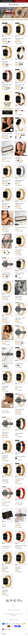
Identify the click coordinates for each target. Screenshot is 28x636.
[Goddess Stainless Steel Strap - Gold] (16, 206)
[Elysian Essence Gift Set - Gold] (16, 229)
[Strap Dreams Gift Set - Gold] (3, 159)
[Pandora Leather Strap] (21, 446)
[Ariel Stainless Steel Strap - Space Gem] (9, 206)
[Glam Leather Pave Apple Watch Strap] (21, 581)
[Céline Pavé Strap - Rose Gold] (5, 298)
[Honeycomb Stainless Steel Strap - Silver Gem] (7, 41)
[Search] (4, 5)
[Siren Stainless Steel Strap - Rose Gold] (5, 321)
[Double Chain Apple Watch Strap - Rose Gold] (18, 88)
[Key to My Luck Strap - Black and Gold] (22, 135)
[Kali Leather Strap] (21, 493)
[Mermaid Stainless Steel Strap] (21, 29)
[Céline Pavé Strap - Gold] (3, 298)
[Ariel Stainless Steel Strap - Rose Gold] (5, 206)
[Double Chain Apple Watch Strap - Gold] (16, 88)
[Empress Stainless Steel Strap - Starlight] (9, 230)
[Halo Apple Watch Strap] (21, 148)
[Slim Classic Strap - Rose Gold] (18, 343)
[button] (10, 631)
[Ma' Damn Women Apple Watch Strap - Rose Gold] (3, 276)
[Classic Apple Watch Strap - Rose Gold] (5, 65)
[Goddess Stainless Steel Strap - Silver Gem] (20, 206)
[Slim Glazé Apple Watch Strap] (21, 627)
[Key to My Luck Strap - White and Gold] (16, 135)
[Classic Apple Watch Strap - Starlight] (11, 65)
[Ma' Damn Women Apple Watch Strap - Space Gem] (7, 276)
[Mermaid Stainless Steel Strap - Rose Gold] (18, 41)
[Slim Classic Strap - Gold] (16, 343)
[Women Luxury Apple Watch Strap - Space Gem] (11, 137)
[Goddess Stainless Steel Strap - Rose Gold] (18, 206)
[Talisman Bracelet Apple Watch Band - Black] (5, 366)
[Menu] (2, 5)
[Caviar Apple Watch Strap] (7, 581)
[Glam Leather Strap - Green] (20, 64)
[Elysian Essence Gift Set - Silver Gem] (18, 229)
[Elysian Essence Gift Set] (21, 217)
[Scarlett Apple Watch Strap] (7, 470)
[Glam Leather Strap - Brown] (22, 64)
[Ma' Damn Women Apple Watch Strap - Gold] (5, 276)
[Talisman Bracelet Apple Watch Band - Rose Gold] (3, 366)
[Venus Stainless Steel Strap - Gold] (16, 253)
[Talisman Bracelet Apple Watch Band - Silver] (7, 366)
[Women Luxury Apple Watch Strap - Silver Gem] (7, 137)
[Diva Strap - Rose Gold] (18, 110)
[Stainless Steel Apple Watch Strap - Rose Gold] (3, 88)
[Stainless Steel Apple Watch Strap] (7, 76)
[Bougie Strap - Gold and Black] (5, 252)
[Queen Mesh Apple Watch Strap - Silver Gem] (20, 412)
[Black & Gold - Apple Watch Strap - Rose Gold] (18, 321)
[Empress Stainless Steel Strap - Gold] (3, 230)
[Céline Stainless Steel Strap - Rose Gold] (5, 435)
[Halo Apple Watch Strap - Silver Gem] (16, 160)
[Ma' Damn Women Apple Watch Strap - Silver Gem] (9, 276)
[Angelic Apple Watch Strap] (7, 446)
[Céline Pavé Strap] (7, 287)
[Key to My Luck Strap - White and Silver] (18, 135)
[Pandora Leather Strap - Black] (16, 458)
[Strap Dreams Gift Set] (7, 148)
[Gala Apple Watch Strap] (21, 558)
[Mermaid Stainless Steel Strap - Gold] (16, 41)
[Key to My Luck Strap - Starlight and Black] (20, 137)
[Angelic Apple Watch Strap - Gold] (3, 459)
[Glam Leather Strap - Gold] (16, 64)
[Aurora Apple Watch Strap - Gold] (3, 570)
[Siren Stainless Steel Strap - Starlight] (9, 321)
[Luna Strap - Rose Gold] (18, 525)
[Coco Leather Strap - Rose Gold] (3, 504)
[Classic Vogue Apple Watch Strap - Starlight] (11, 183)
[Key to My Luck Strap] (21, 124)
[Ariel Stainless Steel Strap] (7, 194)
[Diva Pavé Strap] (21, 354)
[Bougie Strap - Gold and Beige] (3, 252)
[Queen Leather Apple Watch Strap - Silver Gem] (18, 616)
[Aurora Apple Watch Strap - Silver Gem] (5, 570)
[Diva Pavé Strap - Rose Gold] (16, 365)
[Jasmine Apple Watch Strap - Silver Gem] (5, 389)
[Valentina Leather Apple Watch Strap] (21, 536)
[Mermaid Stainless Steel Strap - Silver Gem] (20, 41)
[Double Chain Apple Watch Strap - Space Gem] (22, 88)
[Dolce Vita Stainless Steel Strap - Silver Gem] (18, 482)
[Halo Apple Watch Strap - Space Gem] (18, 160)
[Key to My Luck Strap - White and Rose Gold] (20, 135)
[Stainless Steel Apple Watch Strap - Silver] (7, 88)
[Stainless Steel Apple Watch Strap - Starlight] (11, 88)
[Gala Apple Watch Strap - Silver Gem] (18, 570)
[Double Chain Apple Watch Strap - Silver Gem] (20, 88)
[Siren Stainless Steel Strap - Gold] (3, 321)
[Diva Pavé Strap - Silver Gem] (20, 365)
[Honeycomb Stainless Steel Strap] (7, 29)
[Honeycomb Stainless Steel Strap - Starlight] (11, 41)
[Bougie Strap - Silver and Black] (9, 252)
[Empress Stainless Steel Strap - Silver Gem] (7, 230)
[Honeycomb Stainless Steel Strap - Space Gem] (9, 41)
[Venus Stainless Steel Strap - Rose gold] (18, 253)
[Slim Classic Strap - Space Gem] (22, 343)
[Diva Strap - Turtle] (16, 110)
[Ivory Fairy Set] (7, 400)
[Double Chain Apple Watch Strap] (21, 76)
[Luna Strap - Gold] (16, 525)
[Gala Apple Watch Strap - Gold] (16, 570)
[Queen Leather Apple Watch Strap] (21, 604)
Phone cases (19, 19)
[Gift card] (7, 515)
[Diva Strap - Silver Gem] (20, 110)
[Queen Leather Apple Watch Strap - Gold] (16, 616)
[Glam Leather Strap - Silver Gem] (18, 64)
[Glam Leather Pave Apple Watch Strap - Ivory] (18, 593)
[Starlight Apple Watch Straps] (21, 287)
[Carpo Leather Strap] (7, 536)
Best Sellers (4, 19)
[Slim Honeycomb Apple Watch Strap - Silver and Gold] (3, 616)
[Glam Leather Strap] (21, 52)
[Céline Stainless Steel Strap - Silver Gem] (7, 435)
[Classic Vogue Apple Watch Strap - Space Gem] (9, 183)
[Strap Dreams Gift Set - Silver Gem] (5, 159)
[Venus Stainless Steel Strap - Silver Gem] (20, 253)
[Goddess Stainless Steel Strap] (21, 194)
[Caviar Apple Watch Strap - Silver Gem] (5, 593)
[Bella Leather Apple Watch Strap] (21, 264)
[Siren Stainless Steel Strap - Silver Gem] (7, 321)
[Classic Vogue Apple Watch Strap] (7, 171)
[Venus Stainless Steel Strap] (21, 241)
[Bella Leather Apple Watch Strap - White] (18, 276)
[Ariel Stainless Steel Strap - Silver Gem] (7, 206)
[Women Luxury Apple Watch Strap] (7, 124)
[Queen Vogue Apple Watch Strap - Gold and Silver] (18, 183)
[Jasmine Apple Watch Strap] (7, 377)
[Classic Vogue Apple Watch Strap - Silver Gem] (7, 183)
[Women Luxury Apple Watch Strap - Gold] (3, 137)
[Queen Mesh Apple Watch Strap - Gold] (16, 412)
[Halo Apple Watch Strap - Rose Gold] (22, 160)
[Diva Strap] (21, 99)
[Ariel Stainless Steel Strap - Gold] (3, 206)
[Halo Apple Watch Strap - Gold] (20, 160)
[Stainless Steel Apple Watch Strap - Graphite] (9, 88)
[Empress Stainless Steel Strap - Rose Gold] (5, 230)
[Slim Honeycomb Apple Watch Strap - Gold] (5, 616)
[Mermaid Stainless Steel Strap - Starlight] (22, 41)
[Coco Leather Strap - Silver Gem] (5, 504)
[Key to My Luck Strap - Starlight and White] (18, 137)
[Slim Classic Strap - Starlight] (24, 343)
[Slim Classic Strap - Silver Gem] (20, 343)
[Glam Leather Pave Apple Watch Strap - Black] (16, 593)
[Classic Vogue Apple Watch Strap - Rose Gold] (5, 183)
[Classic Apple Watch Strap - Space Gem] (7, 65)
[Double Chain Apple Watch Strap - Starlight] (24, 88)
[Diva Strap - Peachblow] (22, 110)
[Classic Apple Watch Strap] (7, 52)
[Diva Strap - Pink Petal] (24, 110)
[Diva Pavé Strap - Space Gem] (18, 365)
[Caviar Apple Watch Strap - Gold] (3, 593)
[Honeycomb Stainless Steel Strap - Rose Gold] (5, 41)
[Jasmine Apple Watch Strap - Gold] (3, 389)
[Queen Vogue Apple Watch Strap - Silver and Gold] (16, 183)
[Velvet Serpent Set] (7, 332)
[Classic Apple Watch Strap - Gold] (3, 65)
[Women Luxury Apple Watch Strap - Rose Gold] (5, 137)
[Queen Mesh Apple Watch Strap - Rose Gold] (18, 412)
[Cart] (26, 5)
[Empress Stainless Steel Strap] (7, 217)
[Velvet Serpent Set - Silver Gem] (5, 343)
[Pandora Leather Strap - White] (18, 458)
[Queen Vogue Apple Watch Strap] (21, 171)
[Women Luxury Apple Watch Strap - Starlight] (9, 137)
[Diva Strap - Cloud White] (16, 112)
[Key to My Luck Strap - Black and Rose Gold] (16, 137)
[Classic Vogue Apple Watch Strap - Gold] (3, 183)
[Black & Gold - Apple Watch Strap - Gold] (16, 321)
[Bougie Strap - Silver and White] (7, 252)
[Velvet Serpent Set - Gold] (3, 343)
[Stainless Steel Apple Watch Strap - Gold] (5, 88)
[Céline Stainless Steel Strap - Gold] (3, 435)
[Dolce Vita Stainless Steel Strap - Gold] (16, 482)
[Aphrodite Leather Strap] (21, 423)
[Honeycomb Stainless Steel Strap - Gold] (3, 41)
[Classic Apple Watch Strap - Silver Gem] (9, 65)
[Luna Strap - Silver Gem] (20, 525)
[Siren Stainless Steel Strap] (7, 309)
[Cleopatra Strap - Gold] (16, 388)
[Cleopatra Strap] (21, 377)
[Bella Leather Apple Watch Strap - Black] (16, 276)
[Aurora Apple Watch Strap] (7, 558)
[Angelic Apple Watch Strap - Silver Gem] (5, 459)
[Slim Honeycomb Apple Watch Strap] (7, 604)
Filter (14, 633)
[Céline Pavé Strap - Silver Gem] (7, 298)
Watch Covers (11, 19)
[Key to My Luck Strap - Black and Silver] (24, 135)
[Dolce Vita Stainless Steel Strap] (21, 470)
